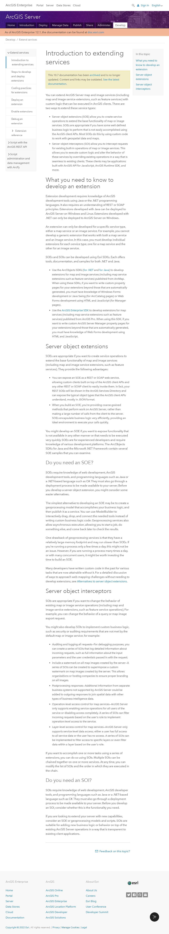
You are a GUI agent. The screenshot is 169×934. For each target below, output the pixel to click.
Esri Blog (91, 901)
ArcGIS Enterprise (56, 901)
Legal (84, 927)
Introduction (26, 25)
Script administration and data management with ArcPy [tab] (18, 161)
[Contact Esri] (145, 894)
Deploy (43, 25)
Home (11, 25)
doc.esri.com (96, 32)
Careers (90, 895)
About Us (91, 890)
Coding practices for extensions (21, 90)
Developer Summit (97, 912)
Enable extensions (22, 111)
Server (50, 5)
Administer (104, 25)
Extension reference (19, 133)
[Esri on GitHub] (139, 894)
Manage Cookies (70, 927)
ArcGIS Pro (52, 895)
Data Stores (63, 5)
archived (95, 75)
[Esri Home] (133, 883)
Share (89, 25)
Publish (77, 25)
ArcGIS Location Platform (61, 906)
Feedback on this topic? (115, 851)
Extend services (28, 39)
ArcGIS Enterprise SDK (75, 310)
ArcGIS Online (54, 890)
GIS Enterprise (19, 5)
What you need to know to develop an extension (148, 65)
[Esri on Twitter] (128, 894)
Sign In (145, 5)
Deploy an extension (17, 102)
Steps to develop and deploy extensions (21, 76)
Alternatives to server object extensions (102, 581)
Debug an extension (17, 121)
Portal (39, 5)
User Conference (96, 906)
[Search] (133, 5)
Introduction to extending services (22, 62)
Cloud (76, 5)
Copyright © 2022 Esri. (18, 927)
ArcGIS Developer (56, 912)
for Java (104, 270)
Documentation (15, 917)
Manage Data (60, 25)
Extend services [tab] (19, 52)
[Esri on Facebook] (134, 894)
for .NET (88, 270)
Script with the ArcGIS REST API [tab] (17, 144)
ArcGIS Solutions (56, 917)
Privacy (56, 927)
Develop (120, 25)
